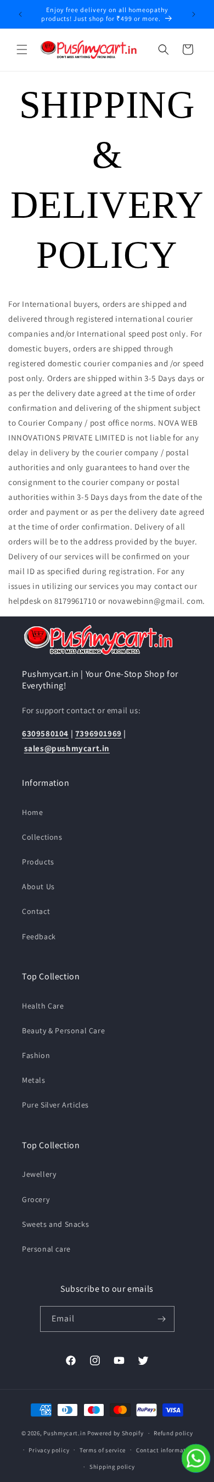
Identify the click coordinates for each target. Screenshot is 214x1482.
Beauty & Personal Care (63, 1030)
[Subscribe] (162, 1319)
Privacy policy (49, 1450)
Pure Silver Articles (55, 1105)
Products (38, 862)
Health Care (43, 1006)
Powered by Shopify (115, 1433)
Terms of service (103, 1450)
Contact (36, 911)
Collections (42, 837)
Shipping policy (112, 1466)
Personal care (46, 1249)
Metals (34, 1080)
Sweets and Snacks (55, 1224)
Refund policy (173, 1433)
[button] (22, 49)
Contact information (165, 1450)
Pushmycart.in (64, 1433)
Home (32, 812)
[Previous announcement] (20, 14)
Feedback (39, 936)
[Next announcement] (194, 14)
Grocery (35, 1199)
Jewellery (39, 1174)
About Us (38, 886)
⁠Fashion (36, 1055)
